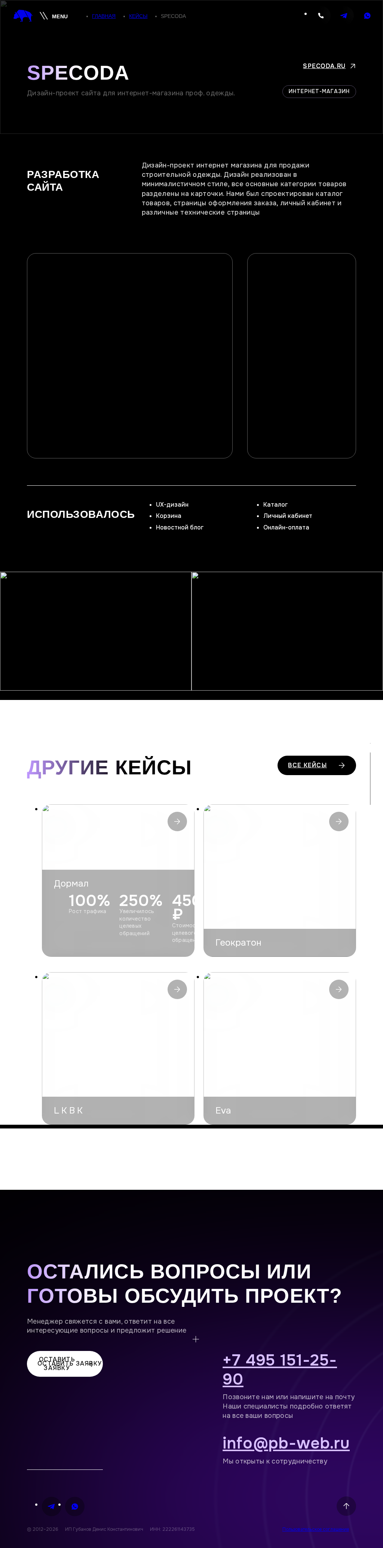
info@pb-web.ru (286, 1443)
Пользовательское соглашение (315, 1529)
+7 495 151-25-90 (280, 1370)
